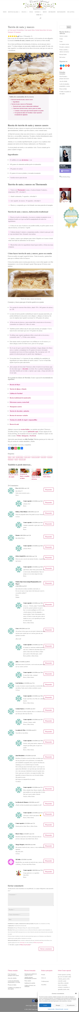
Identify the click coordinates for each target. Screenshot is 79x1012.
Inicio (4, 12)
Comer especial (13, 30)
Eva (17, 488)
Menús (45, 12)
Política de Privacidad (59, 1009)
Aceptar (45, 1005)
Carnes (61, 39)
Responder (48, 489)
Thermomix (10, 32)
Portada (43, 974)
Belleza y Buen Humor (21, 512)
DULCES (9, 457)
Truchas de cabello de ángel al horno (31, 974)
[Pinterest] (61, 68)
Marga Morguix (20, 844)
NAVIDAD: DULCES (19, 457)
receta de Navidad (35, 457)
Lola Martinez (19, 683)
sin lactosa (25, 160)
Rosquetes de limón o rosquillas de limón (24, 476)
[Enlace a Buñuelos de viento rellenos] (48, 472)
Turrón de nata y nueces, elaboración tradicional (25, 106)
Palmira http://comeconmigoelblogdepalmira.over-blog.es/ (29, 583)
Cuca (17, 628)
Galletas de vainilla (30, 983)
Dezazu (17, 535)
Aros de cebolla (63, 81)
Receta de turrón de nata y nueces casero (22, 99)
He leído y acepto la (20, 944)
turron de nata (22, 459)
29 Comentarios (17, 32)
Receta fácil (43, 457)
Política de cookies (51, 1009)
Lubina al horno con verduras (30, 986)
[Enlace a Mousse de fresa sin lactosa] (36, 475)
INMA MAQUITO (20, 556)
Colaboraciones (45, 981)
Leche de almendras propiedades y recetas (14, 981)
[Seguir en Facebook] (33, 1001)
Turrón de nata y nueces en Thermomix (21, 104)
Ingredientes (16, 101)
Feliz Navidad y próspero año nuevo (13, 974)
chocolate (25, 369)
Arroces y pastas (63, 36)
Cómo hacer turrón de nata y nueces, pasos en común (27, 108)
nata (14, 457)
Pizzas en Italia (63, 89)
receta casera (27, 457)
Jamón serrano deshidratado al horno (30, 978)
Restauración (61, 12)
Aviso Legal (29, 1005)
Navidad (37, 12)
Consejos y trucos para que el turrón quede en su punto (29, 110)
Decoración (52, 12)
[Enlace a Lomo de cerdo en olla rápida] (13, 472)
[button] (76, 993)
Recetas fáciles (43, 30)
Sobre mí (38, 14)
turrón (16, 459)
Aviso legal (66, 1009)
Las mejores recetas (64, 44)
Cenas (31, 12)
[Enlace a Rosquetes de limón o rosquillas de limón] (25, 472)
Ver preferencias (71, 1005)
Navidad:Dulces (20, 30)
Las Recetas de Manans (22, 802)
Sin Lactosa (70, 12)
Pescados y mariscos (64, 47)
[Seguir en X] (36, 1001)
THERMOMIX (10, 459)
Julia (17, 661)
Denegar (58, 1005)
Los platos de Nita (20, 730)
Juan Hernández (20, 755)
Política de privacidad (38, 942)
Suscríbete (43, 984)
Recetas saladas (13, 12)
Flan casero (28, 980)
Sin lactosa (50, 457)
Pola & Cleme (19, 834)
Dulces (24, 12)
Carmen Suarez (20, 709)
